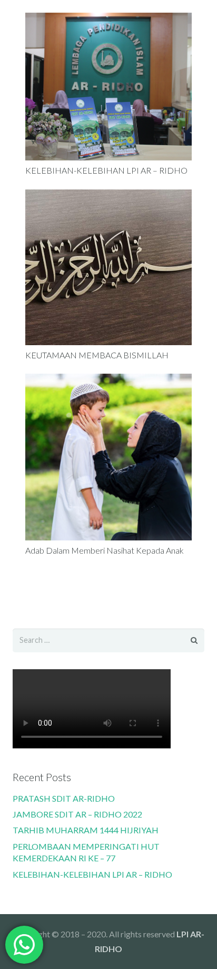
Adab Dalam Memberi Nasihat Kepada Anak (104, 550)
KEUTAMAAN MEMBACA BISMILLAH (97, 355)
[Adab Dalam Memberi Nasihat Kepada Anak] (108, 457)
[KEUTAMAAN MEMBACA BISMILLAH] (108, 267)
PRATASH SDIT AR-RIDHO (64, 798)
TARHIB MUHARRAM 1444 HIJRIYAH (86, 830)
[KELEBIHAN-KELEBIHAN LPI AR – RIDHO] (108, 86)
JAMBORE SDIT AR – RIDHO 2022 (77, 814)
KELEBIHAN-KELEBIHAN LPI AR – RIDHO (106, 170)
